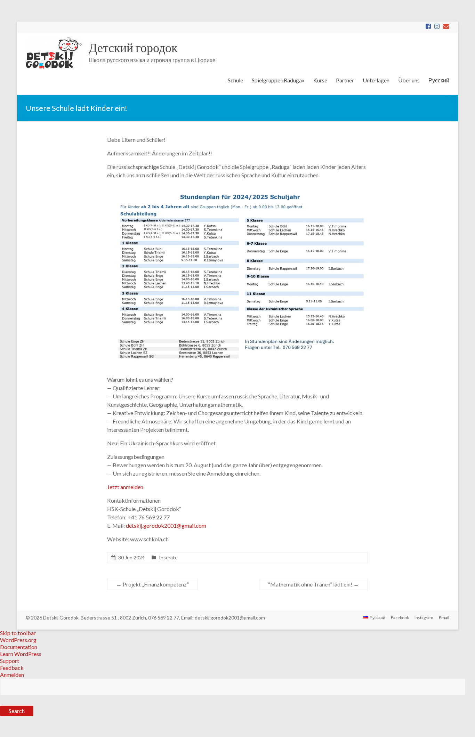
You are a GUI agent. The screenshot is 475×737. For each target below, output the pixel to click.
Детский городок (133, 47)
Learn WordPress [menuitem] (20, 653)
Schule (235, 80)
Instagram (423, 617)
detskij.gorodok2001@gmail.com (166, 525)
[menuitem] (237, 702)
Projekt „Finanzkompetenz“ (152, 584)
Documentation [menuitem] (18, 646)
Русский (438, 80)
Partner (345, 80)
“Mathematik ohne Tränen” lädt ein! (313, 584)
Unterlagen (376, 80)
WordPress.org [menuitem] (18, 640)
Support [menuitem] (9, 660)
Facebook (400, 617)
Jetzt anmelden (125, 487)
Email (444, 617)
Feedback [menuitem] (12, 667)
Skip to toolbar (18, 633)
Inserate (168, 557)
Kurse (320, 80)
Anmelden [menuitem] (12, 674)
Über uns (409, 80)
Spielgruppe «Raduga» (278, 80)
